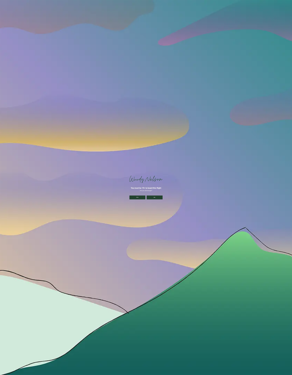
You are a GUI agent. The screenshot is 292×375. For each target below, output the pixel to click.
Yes (137, 197)
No (154, 197)
